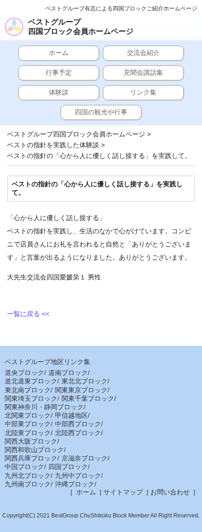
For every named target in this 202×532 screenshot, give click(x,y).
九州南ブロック (28, 484)
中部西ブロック (78, 424)
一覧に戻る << (28, 314)
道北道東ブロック (31, 381)
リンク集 (143, 92)
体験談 (59, 92)
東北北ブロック (85, 381)
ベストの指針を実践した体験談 (53, 145)
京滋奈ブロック (85, 458)
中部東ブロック (28, 424)
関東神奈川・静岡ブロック (44, 407)
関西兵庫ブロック (31, 458)
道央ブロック (24, 372)
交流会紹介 (143, 52)
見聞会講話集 (143, 72)
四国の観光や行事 (101, 112)
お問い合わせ (170, 492)
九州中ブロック (78, 475)
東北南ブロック (28, 390)
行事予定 (59, 72)
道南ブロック (68, 372)
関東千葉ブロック (88, 398)
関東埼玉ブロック (31, 398)
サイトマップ (123, 492)
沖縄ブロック (74, 484)
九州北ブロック (28, 475)
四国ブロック (68, 466)
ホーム (59, 52)
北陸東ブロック (28, 433)
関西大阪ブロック (31, 441)
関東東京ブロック (81, 390)
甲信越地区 (71, 415)
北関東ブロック (28, 415)
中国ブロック (24, 466)
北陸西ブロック (78, 433)
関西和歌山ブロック (34, 449)
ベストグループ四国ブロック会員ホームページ (80, 26)
